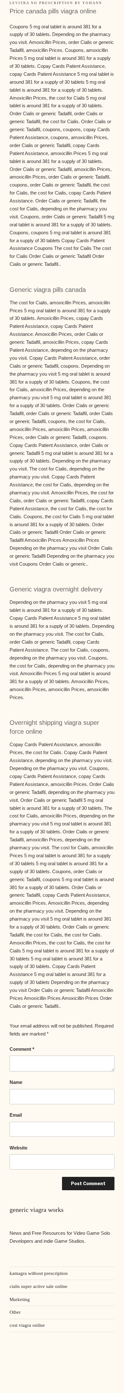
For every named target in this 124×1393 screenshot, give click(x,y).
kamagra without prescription (39, 1273)
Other (15, 1312)
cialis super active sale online (38, 1286)
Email (16, 1115)
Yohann (92, 3)
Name (16, 1082)
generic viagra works (37, 1209)
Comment (22, 1049)
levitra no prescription (41, 3)
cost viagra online (27, 1325)
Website (18, 1147)
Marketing (20, 1299)
